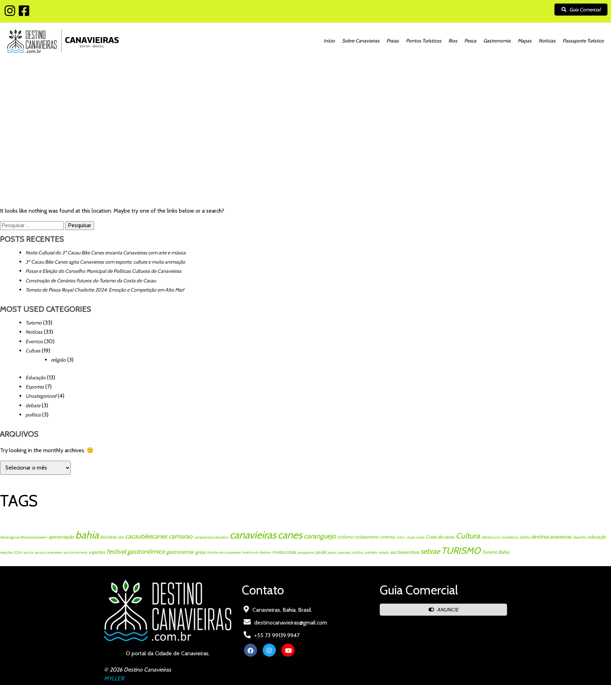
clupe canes (415, 537)
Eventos (34, 341)
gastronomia (179, 552)
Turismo (33, 323)
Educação (35, 377)
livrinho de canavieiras (223, 552)
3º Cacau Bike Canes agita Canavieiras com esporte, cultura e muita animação (105, 262)
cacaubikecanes (146, 536)
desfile (524, 537)
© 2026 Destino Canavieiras (137, 669)
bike (120, 537)
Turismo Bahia (495, 552)
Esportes (34, 387)
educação (596, 537)
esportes (97, 552)
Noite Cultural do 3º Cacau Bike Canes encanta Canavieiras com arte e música (105, 252)
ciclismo (345, 537)
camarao (180, 536)
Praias (392, 41)
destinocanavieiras (551, 537)
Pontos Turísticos (423, 41)
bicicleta (108, 537)
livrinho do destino (256, 552)
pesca (331, 552)
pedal (320, 552)
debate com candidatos (499, 537)
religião (58, 360)
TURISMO (461, 550)
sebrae (430, 551)
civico (400, 537)
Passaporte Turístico (583, 41)
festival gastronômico (135, 551)
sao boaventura (404, 552)
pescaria (344, 552)
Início (329, 41)
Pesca (470, 41)
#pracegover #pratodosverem (23, 537)
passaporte (305, 552)
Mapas (524, 41)
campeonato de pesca (211, 537)
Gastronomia (497, 41)
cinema (387, 537)
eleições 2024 (11, 552)
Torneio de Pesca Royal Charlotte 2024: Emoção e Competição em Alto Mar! (104, 290)
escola (28, 552)
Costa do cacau (440, 537)
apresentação (61, 537)
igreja (200, 552)
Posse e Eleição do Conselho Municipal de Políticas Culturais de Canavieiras (103, 271)
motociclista (284, 552)
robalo (383, 552)
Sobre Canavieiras (360, 41)
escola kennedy (75, 552)
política (33, 414)
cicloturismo (366, 537)
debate (32, 405)
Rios (452, 41)
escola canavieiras (48, 552)
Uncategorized (40, 396)
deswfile (579, 537)
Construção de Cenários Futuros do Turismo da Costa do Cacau (90, 280)
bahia (87, 535)
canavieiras (252, 535)
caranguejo (320, 536)
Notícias (547, 41)
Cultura (32, 350)
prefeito (371, 552)
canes (290, 535)
